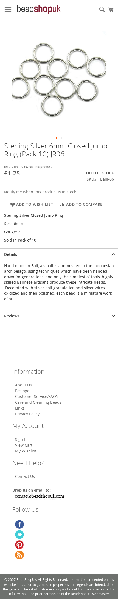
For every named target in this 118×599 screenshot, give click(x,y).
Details (10, 254)
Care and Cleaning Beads (38, 402)
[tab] (59, 254)
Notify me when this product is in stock (40, 191)
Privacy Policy (27, 413)
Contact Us (25, 476)
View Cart (23, 445)
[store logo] (38, 9)
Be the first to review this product (28, 166)
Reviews (11, 315)
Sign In (21, 439)
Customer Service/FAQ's (37, 396)
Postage (22, 390)
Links (19, 408)
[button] (56, 138)
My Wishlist (25, 451)
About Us (23, 384)
